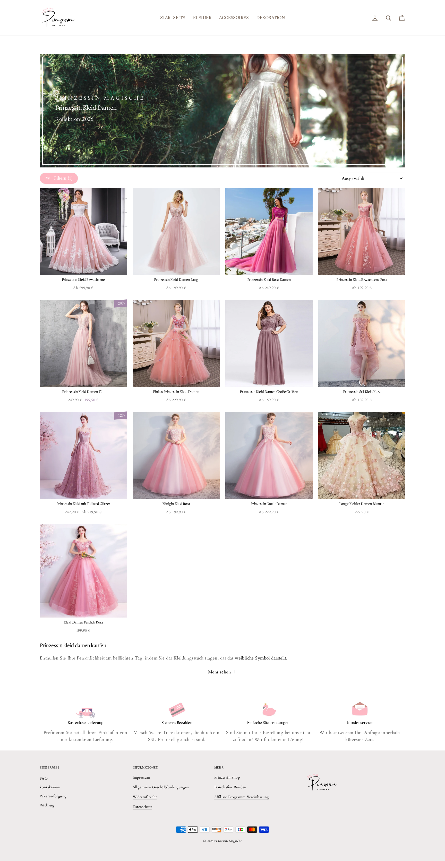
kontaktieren (50, 787)
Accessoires (234, 17)
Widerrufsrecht (145, 797)
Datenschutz (142, 806)
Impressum (141, 777)
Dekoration (270, 17)
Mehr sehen (220, 672)
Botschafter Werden (230, 787)
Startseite (172, 17)
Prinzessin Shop (227, 777)
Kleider (202, 17)
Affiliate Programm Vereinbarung (241, 797)
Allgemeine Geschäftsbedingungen (161, 787)
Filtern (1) (63, 178)
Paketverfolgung (53, 796)
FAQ (44, 778)
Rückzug (47, 805)
